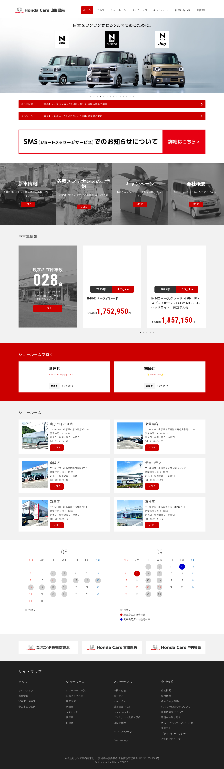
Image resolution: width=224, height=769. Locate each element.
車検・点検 (120, 690)
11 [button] (123, 96)
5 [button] (103, 96)
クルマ (101, 10)
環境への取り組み (171, 717)
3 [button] (97, 96)
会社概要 (166, 690)
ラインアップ (26, 690)
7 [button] (110, 96)
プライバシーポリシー (173, 733)
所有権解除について (172, 712)
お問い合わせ (183, 10)
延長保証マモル (122, 706)
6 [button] (107, 96)
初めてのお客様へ (171, 701)
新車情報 (23, 696)
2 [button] (94, 96)
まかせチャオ (121, 701)
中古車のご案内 (27, 706)
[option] (112, 55)
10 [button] (120, 96)
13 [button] (130, 96)
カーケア (118, 696)
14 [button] (133, 96)
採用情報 (166, 696)
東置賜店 (71, 701)
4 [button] (100, 96)
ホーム (87, 10)
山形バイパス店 (74, 696)
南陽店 (69, 706)
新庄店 (69, 717)
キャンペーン (161, 10)
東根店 (69, 722)
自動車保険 (120, 722)
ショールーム (118, 10)
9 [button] (117, 96)
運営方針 (201, 10)
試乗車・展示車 (27, 701)
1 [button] (90, 96)
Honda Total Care (123, 712)
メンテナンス (140, 10)
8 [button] (113, 96)
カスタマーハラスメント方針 (177, 722)
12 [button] (126, 96)
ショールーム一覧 (76, 690)
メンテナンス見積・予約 (127, 717)
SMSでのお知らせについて (176, 706)
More (57, 447)
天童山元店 (72, 712)
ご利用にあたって (171, 739)
